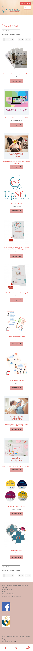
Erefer (14, 641)
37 (26, 39)
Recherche (16, 648)
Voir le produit (16, 81)
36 (22, 39)
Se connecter (25, 3)
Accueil (5, 19)
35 (19, 39)
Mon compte (5, 648)
